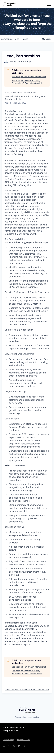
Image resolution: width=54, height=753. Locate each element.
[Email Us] (4, 746)
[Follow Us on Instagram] (14, 746)
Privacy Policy (8, 740)
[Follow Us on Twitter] (19, 746)
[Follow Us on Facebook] (9, 746)
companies (6, 39)
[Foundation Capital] (9, 4)
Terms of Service (23, 740)
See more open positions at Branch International (27, 689)
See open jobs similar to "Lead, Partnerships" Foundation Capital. (27, 81)
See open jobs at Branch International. (29, 76)
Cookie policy (33, 717)
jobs (17, 39)
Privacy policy (20, 717)
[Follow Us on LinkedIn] (24, 746)
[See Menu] (49, 4)
